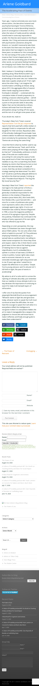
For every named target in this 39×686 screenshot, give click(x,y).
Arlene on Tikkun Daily (11, 556)
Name (29, 395)
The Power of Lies (8, 460)
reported (27, 185)
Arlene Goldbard (17, 4)
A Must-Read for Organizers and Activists (15, 475)
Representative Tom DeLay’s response (16, 123)
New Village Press (9, 560)
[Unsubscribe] (2, 583)
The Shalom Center (10, 563)
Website (30, 405)
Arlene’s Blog (23, 503)
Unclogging (31, 351)
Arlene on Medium (10, 553)
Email (29, 400)
